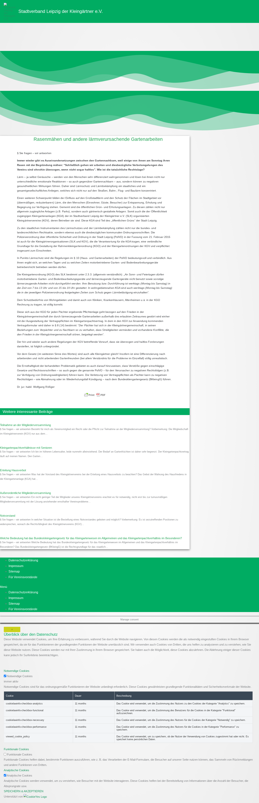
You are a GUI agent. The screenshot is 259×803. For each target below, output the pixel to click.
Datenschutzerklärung (23, 560)
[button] (123, 587)
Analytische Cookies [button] (16, 770)
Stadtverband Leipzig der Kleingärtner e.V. (60, 11)
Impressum (16, 566)
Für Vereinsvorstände (23, 577)
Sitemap (14, 571)
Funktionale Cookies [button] (16, 749)
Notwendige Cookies (20, 676)
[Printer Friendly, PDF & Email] (95, 395)
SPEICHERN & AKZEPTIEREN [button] (23, 791)
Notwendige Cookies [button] (16, 670)
